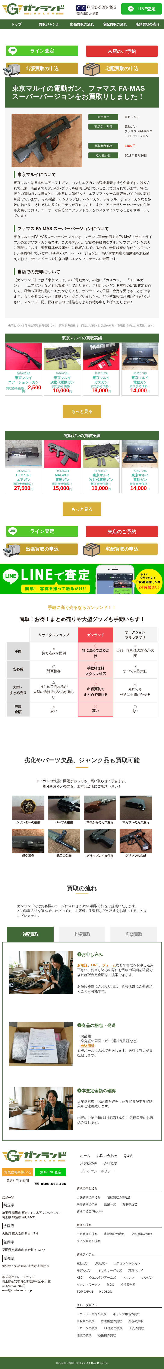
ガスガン (101, 1263)
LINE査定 (147, 8)
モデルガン (84, 1270)
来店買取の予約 (87, 1204)
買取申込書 (129, 1204)
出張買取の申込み (89, 1197)
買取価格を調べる (17, 1172)
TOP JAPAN (85, 1291)
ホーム (85, 1156)
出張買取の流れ (82, 24)
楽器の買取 (135, 1321)
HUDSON (105, 1291)
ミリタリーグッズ (110, 1270)
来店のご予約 (122, 51)
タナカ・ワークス (89, 1284)
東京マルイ (135, 1270)
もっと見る (82, 411)
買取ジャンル (49, 24)
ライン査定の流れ (89, 1241)
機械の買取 (84, 1335)
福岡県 (9, 1242)
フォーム (109, 965)
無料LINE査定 (50, 1172)
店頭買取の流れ (148, 24)
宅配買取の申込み (119, 1197)
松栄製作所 (127, 1284)
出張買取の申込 (42, 68)
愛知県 (9, 1258)
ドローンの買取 (87, 1328)
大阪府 (9, 1226)
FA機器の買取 (113, 1328)
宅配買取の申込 (122, 68)
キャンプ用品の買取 (126, 1314)
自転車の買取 (86, 1321)
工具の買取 (136, 1328)
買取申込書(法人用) (90, 1211)
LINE (95, 965)
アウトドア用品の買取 (92, 1314)
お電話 (82, 965)
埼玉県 (9, 1205)
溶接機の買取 (107, 1335)
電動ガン (83, 1263)
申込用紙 (87, 1046)
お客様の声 (88, 1163)
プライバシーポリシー (97, 1171)
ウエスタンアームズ (102, 1277)
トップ (16, 24)
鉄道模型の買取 (111, 1321)
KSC (80, 1277)
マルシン (128, 1277)
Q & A (128, 1156)
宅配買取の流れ (115, 24)
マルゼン (147, 1277)
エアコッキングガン (126, 1263)
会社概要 (110, 1163)
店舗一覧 (110, 1204)
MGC (110, 1284)
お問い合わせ (107, 1156)
